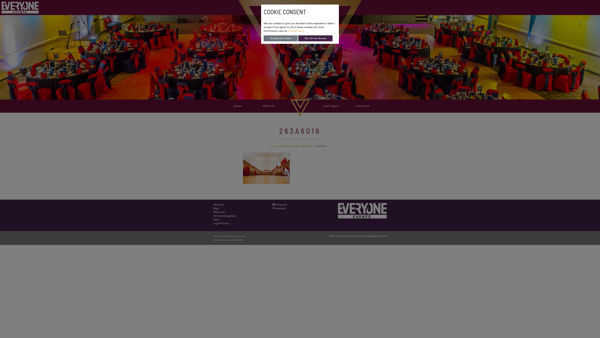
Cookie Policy (296, 31)
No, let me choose (315, 38)
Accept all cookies (280, 38)
